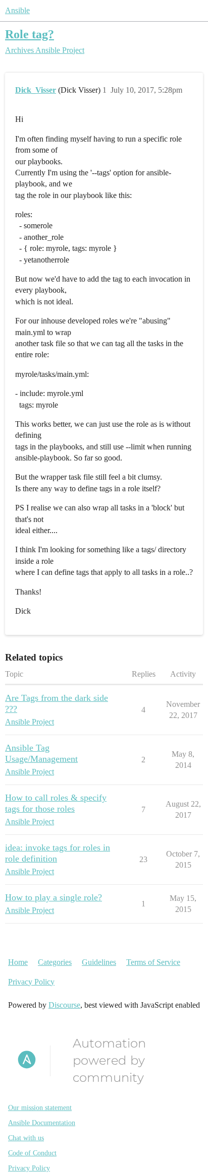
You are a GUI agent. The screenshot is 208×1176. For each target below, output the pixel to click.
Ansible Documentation (41, 1123)
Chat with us (26, 1138)
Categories (55, 962)
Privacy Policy (31, 981)
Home (18, 962)
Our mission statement (40, 1108)
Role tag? (29, 34)
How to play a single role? (53, 897)
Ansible (17, 10)
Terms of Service (153, 962)
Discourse (64, 1005)
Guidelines (99, 962)
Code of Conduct (32, 1153)
